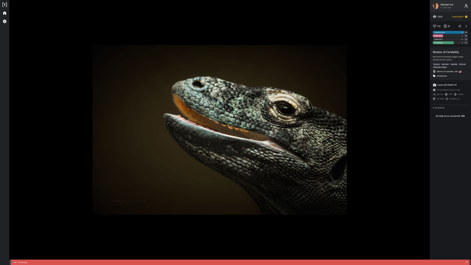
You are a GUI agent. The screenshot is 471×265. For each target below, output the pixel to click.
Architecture (442, 76)
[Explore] (4, 21)
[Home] (4, 4)
